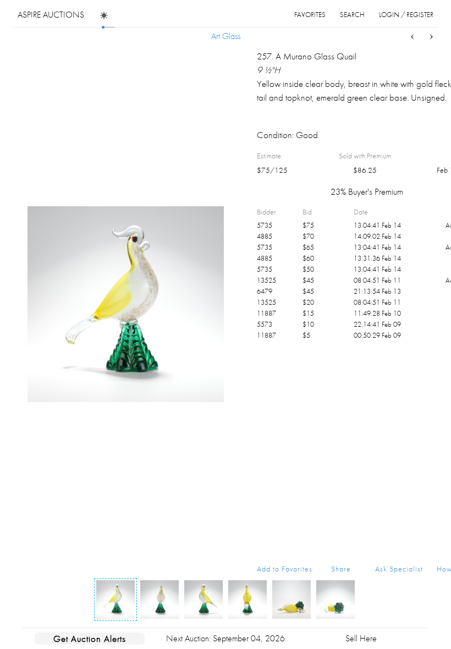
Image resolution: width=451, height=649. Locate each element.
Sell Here (361, 638)
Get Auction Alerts (89, 638)
